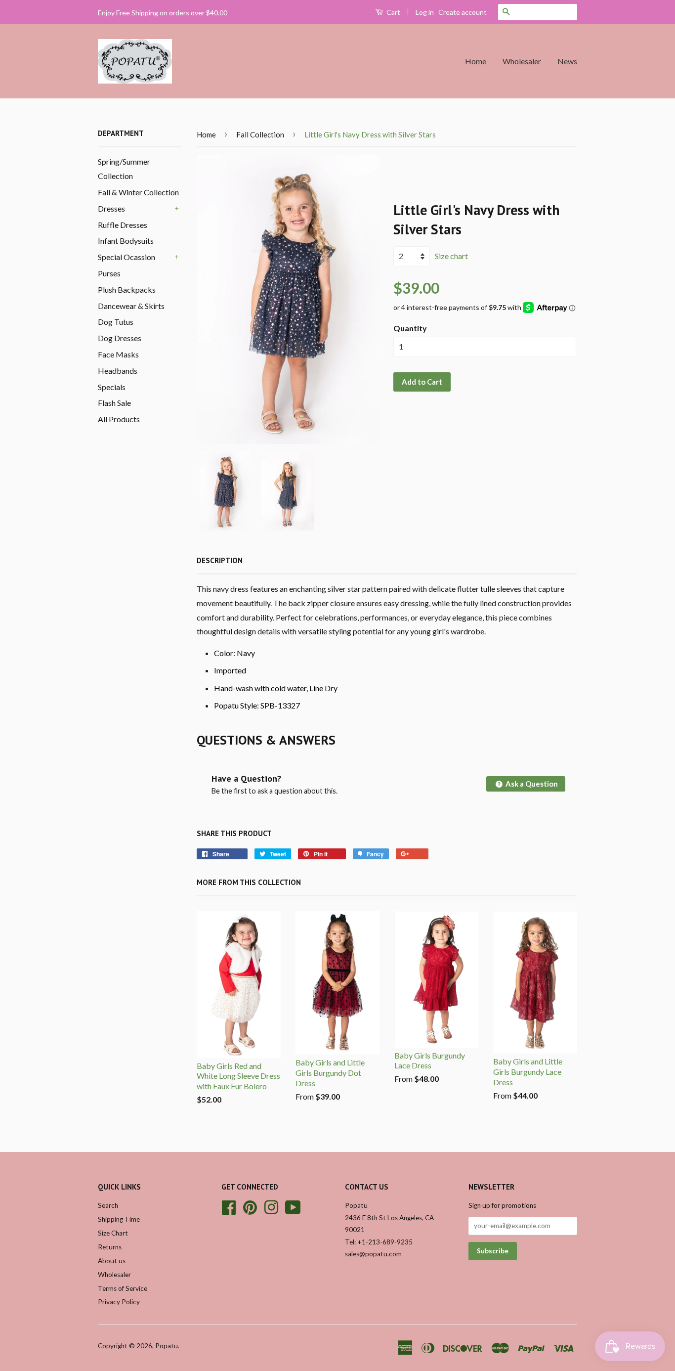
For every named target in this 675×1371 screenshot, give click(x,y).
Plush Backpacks (127, 289)
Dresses (111, 208)
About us (112, 1261)
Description (220, 560)
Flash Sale (114, 402)
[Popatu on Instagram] (271, 1206)
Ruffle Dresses (122, 224)
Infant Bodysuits (126, 240)
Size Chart (113, 1233)
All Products (119, 419)
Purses (109, 273)
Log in (425, 12)
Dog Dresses (119, 338)
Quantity (410, 328)
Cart (392, 12)
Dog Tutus (115, 321)
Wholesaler (522, 61)
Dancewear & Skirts (131, 305)
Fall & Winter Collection (138, 192)
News (567, 61)
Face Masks (118, 354)
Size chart (451, 256)
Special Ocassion (126, 257)
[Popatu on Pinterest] (250, 1206)
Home (475, 61)
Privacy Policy (119, 1302)
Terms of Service (122, 1288)
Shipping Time (119, 1219)
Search (108, 1205)
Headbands (117, 370)
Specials (112, 387)
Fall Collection (260, 134)
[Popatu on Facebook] (228, 1206)
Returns (110, 1247)
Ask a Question (531, 783)
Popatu (166, 1346)
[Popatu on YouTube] (293, 1206)
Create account (462, 12)
